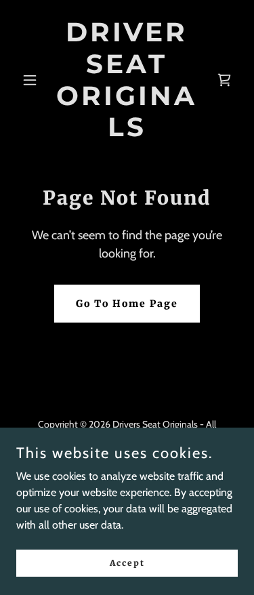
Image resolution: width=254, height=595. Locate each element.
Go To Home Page (127, 304)
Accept (127, 563)
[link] (127, 132)
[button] (32, 80)
